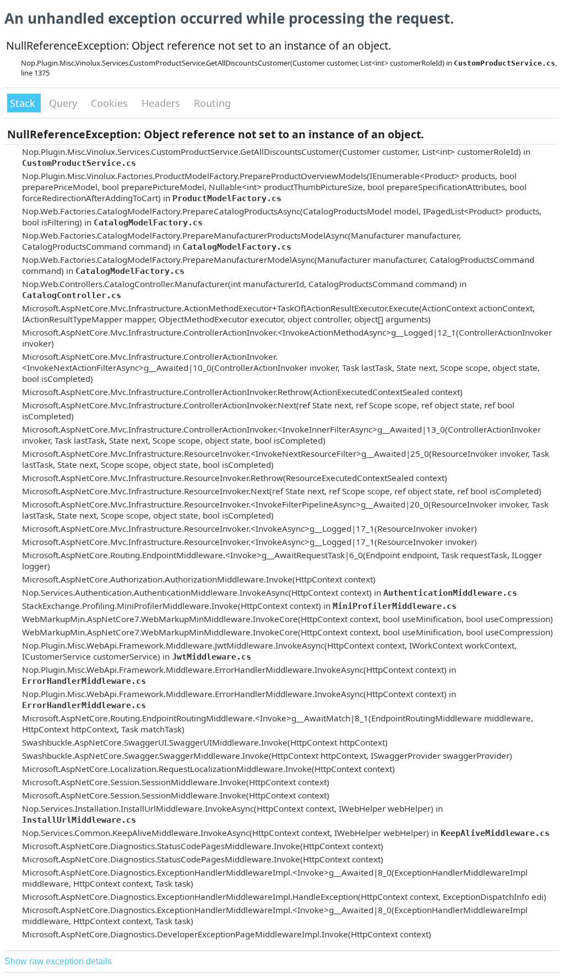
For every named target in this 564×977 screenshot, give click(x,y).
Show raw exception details (58, 961)
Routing (212, 103)
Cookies (111, 103)
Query (64, 103)
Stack (24, 103)
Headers (162, 103)
